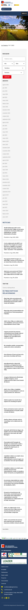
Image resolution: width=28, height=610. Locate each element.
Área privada (6, 9)
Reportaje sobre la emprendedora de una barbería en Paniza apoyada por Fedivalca (13, 312)
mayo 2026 (5, 94)
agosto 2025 (6, 122)
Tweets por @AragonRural (9, 287)
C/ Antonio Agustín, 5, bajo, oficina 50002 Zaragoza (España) (13, 593)
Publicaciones (4, 572)
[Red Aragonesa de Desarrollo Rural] (7, 3)
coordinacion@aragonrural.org (10, 587)
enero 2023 (5, 217)
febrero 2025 (6, 141)
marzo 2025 (5, 138)
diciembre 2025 (6, 110)
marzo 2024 (5, 176)
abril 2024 (5, 172)
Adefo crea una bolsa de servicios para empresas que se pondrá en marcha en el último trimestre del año (14, 521)
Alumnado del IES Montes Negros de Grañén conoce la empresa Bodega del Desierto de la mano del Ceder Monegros (13, 432)
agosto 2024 (6, 160)
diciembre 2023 (6, 182)
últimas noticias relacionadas (10, 292)
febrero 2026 (6, 103)
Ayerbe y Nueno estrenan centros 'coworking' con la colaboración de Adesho (13, 421)
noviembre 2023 (6, 185)
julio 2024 (5, 163)
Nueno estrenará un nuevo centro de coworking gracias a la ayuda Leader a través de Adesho (13, 410)
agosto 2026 (6, 84)
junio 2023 (5, 201)
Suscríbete (5, 529)
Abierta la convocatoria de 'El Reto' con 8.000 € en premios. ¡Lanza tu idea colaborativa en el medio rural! (13, 273)
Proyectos (3, 578)
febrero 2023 (6, 213)
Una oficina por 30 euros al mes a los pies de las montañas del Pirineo (14, 355)
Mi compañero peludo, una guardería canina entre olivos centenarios (13, 346)
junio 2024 (5, 166)
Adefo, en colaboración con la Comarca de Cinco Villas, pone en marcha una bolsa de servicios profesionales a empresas (13, 510)
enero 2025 (5, 144)
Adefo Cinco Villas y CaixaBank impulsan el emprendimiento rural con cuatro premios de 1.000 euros (14, 391)
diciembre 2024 (6, 147)
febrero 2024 (6, 179)
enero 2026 (5, 106)
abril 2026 (5, 97)
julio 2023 (5, 198)
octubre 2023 (6, 188)
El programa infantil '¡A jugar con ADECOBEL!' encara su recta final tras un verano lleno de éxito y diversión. (14, 260)
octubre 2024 (6, 154)
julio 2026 (5, 88)
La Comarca (4, 45)
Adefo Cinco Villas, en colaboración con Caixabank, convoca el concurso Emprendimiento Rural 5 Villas (13, 322)
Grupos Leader (4, 575)
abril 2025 (5, 135)
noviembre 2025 (6, 113)
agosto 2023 (6, 195)
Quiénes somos (4, 566)
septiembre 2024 (6, 157)
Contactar (3, 583)
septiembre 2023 (6, 191)
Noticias (6, 222)
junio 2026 (5, 91)
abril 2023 (5, 207)
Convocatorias (4, 580)
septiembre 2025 (6, 119)
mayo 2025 (5, 132)
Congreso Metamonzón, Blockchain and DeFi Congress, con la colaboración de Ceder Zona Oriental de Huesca (14, 379)
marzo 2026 (5, 100)
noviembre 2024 (6, 150)
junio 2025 (5, 128)
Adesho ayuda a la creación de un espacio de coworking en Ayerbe (13, 400)
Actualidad (3, 569)
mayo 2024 (5, 169)
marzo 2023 (5, 210)
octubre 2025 (6, 116)
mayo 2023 (5, 204)
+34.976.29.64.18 (8, 589)
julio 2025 (5, 125)
